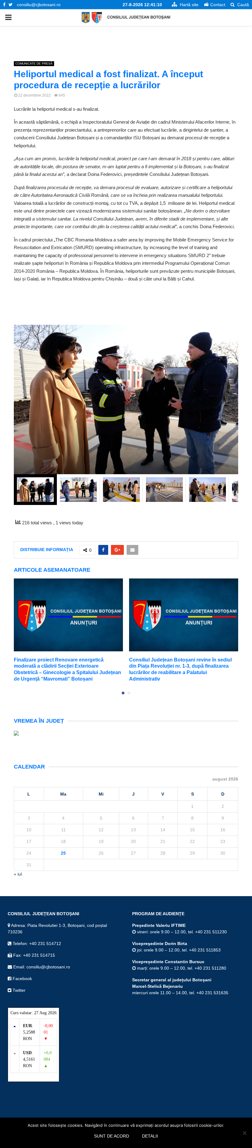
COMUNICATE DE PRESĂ (34, 63)
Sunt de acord (111, 1136)
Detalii (150, 1136)
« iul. (18, 874)
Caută (242, 4)
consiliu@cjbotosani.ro (39, 4)
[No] (244, 1133)
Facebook (21, 978)
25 (63, 853)
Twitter (18, 990)
